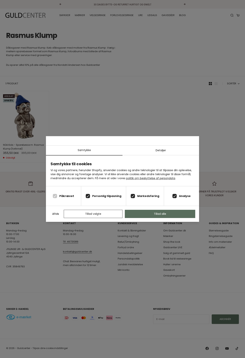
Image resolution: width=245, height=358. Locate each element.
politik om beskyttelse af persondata (150, 178)
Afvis (55, 214)
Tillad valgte (93, 214)
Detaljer (161, 150)
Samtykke (84, 150)
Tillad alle (160, 214)
